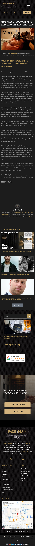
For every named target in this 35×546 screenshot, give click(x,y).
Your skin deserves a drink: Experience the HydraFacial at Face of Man (15, 64)
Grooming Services (20, 212)
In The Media (14, 230)
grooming (23, 451)
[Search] (29, 316)
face (28, 451)
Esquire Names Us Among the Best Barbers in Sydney (16, 251)
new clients (25, 454)
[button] (28, 5)
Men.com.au (13, 53)
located (28, 443)
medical (7, 454)
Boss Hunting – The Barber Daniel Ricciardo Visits (15, 275)
